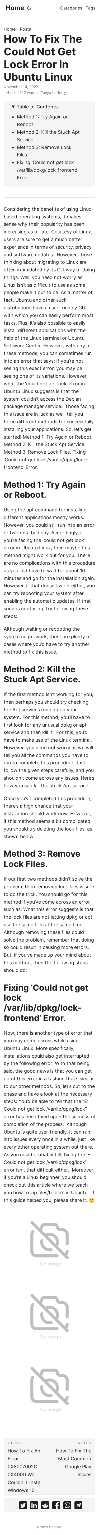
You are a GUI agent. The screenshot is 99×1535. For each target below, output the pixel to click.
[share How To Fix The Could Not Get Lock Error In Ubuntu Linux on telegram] (78, 1506)
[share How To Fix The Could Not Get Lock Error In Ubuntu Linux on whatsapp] (67, 1506)
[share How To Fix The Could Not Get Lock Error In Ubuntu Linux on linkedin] (34, 1506)
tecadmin (56, 1527)
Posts (25, 29)
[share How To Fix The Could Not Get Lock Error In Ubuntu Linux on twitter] (23, 1506)
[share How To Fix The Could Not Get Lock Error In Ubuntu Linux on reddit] (45, 1506)
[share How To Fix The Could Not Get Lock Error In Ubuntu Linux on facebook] (56, 1506)
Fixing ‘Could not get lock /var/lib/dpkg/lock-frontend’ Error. (47, 170)
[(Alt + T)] (29, 8)
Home (15, 8)
